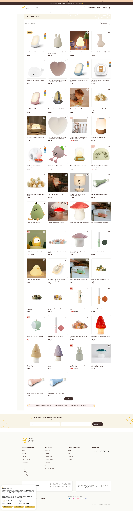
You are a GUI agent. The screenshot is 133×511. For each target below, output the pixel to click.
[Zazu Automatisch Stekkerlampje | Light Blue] (79, 69)
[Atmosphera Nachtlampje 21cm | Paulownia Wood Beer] (79, 182)
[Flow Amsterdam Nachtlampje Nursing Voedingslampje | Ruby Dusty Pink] (58, 69)
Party (96, 12)
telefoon (80, 3)
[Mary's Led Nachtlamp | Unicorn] (58, 182)
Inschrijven (97, 424)
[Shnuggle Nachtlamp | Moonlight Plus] (58, 97)
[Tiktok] (108, 451)
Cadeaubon (71, 456)
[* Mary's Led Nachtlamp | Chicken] (36, 239)
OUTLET (102, 12)
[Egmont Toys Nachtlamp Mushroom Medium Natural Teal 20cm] (101, 353)
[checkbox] (3, 501)
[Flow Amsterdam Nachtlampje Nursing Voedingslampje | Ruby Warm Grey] (58, 125)
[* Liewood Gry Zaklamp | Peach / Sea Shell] (79, 296)
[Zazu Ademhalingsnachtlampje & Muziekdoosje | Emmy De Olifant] (36, 154)
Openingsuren (48, 456)
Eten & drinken (44, 12)
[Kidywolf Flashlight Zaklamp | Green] (101, 182)
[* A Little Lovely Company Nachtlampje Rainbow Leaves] (101, 154)
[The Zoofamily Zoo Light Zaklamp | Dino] (101, 239)
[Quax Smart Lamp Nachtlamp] (101, 125)
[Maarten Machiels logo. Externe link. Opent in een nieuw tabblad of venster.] (3, 487)
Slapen (35, 12)
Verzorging (83, 12)
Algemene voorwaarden (97, 504)
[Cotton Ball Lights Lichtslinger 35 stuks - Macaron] (58, 239)
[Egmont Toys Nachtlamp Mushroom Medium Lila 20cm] (79, 239)
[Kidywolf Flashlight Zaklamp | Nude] (36, 382)
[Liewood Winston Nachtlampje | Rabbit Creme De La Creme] (58, 40)
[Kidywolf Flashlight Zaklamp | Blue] (58, 382)
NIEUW (23, 12)
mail (76, 3)
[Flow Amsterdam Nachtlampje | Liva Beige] (101, 40)
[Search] (34, 7)
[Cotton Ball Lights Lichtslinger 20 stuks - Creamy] (101, 97)
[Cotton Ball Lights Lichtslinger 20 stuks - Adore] (58, 296)
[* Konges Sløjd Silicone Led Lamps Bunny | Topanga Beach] (79, 353)
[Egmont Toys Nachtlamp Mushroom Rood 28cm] (101, 325)
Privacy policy (107, 504)
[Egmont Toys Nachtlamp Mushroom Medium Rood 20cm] (58, 211)
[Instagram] (100, 451)
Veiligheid (75, 12)
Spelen (29, 12)
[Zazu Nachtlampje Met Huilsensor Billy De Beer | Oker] (101, 69)
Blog (69, 453)
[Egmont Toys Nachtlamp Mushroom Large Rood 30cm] (79, 211)
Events (95, 1)
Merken (109, 12)
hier (22, 497)
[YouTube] (104, 451)
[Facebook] (92, 451)
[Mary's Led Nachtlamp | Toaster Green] (79, 268)
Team (69, 450)
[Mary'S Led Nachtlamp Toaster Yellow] (36, 125)
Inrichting (67, 12)
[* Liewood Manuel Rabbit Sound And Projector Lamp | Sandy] (58, 268)
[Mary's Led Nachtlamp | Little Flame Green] (79, 154)
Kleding (60, 12)
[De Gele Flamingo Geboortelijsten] (26, 7)
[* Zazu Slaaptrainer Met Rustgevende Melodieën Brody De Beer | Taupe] (79, 125)
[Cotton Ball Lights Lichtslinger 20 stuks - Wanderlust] (36, 296)
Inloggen (105, 7)
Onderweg (52, 12)
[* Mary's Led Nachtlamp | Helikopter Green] (36, 325)
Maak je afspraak (28, 489)
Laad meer (68, 399)
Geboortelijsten (49, 459)
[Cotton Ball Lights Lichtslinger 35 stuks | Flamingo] (79, 325)
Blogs (92, 1)
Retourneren (48, 465)
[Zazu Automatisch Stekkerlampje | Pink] (36, 97)
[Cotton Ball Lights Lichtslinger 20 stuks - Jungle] (101, 268)
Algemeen (47, 450)
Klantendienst (108, 1)
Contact (47, 453)
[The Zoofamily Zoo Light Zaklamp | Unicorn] (58, 325)
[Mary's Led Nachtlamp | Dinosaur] (79, 97)
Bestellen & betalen (50, 468)
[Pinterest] (96, 451)
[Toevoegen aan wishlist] (44, 32)
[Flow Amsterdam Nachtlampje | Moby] (36, 69)
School (91, 12)
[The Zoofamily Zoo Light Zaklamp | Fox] (101, 296)
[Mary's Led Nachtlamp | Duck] (36, 268)
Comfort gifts (101, 1)
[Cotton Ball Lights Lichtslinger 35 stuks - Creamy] (36, 182)
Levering (47, 462)
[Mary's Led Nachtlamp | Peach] (58, 154)
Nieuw (23, 450)
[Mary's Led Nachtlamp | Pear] (79, 40)
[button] (109, 7)
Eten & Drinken (26, 459)
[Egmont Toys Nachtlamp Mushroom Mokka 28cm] (36, 353)
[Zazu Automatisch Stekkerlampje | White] (36, 40)
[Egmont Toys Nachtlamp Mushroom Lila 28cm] (58, 353)
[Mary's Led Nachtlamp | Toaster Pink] (101, 211)
